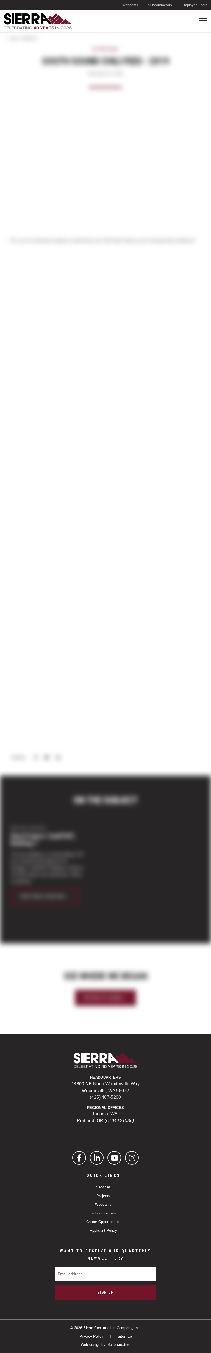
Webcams (130, 5)
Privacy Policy (91, 1336)
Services (103, 1187)
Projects (103, 1196)
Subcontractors (160, 5)
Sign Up (105, 1292)
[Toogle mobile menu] (203, 20)
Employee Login (194, 5)
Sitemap (125, 1336)
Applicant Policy (103, 1230)
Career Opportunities (103, 1222)
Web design (90, 1345)
